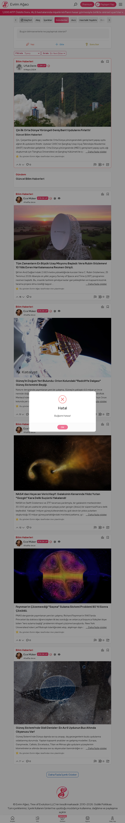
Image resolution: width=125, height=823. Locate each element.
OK (62, 427)
